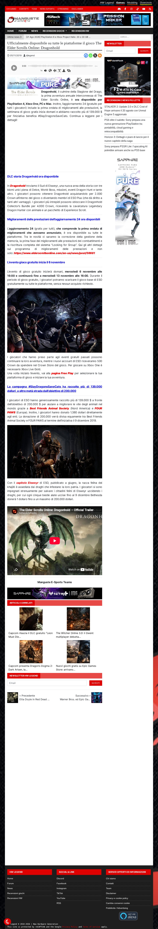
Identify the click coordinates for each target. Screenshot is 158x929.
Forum (23, 31)
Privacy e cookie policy (117, 898)
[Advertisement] (54, 147)
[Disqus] (79, 746)
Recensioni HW (80, 31)
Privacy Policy (69, 927)
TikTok (60, 893)
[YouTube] (144, 9)
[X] (95, 55)
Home (10, 31)
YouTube (61, 898)
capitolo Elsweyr (27, 482)
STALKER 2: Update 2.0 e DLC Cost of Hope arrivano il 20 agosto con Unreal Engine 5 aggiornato (125, 110)
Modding (132, 2)
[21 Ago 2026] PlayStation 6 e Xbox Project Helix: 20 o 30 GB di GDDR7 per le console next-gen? (58, 37)
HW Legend (107, 2)
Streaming (63, 9)
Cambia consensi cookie (118, 903)
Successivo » (75, 697)
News (34, 31)
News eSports (47, 9)
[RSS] (150, 9)
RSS (59, 903)
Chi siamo (11, 9)
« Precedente (34, 697)
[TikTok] (138, 9)
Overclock (146, 2)
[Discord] (119, 9)
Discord (60, 878)
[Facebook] (125, 9)
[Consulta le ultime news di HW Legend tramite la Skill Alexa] (128, 915)
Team (34, 9)
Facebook (61, 883)
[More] (100, 55)
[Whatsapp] (91, 55)
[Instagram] (131, 9)
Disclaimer (77, 9)
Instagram (62, 888)
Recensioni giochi (53, 31)
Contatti (24, 9)
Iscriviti (96, 683)
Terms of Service (91, 927)
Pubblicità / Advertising (117, 908)
